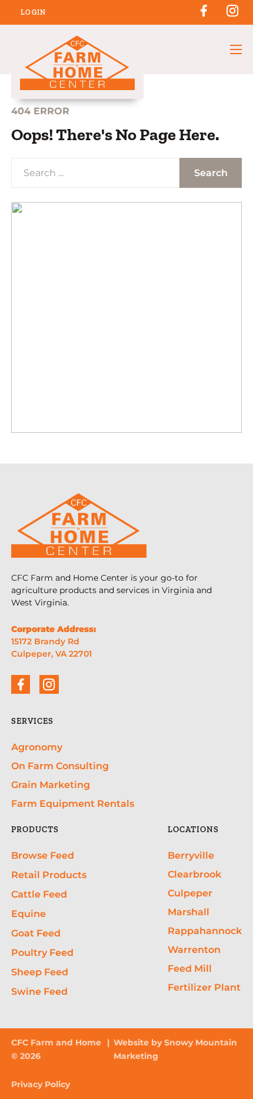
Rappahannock (205, 930)
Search (211, 172)
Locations (193, 830)
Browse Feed (42, 855)
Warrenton (194, 949)
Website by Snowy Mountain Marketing (175, 1049)
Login (33, 12)
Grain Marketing (50, 784)
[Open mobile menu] (236, 49)
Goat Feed (36, 933)
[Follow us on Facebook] (203, 16)
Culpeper (190, 893)
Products (35, 830)
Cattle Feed (39, 894)
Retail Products (48, 874)
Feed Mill (190, 968)
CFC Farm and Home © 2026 (56, 1049)
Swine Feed (39, 991)
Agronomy (36, 747)
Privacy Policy (40, 1084)
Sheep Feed (39, 972)
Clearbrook (194, 874)
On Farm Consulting (60, 766)
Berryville (191, 855)
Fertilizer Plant (204, 987)
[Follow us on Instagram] (232, 16)
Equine (28, 913)
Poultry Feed (42, 952)
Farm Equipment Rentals (72, 803)
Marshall (188, 912)
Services (32, 721)
